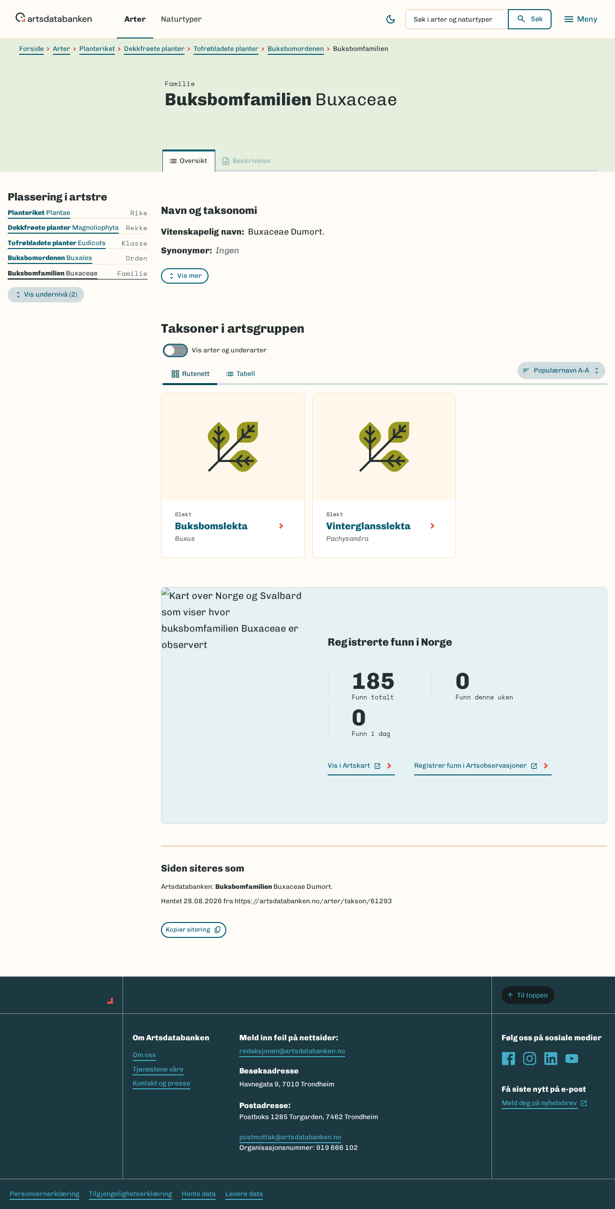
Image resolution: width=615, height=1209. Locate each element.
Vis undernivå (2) (50, 294)
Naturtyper (181, 19)
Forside (31, 49)
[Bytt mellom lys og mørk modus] (390, 19)
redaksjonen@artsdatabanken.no (292, 1051)
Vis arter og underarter (229, 350)
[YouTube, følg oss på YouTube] (571, 1058)
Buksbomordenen (296, 49)
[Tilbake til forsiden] (54, 19)
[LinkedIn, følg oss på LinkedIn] (550, 1058)
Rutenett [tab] (195, 374)
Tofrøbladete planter (226, 49)
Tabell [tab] (245, 374)
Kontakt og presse (161, 1083)
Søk (537, 19)
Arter (135, 19)
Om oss (144, 1055)
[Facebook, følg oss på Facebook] (508, 1058)
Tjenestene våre (158, 1069)
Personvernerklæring (44, 1194)
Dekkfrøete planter (154, 49)
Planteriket (97, 49)
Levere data (244, 1194)
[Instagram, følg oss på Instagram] (529, 1058)
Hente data (199, 1194)
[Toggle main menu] (580, 19)
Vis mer (189, 276)
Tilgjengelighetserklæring (130, 1194)
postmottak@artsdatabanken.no (290, 1137)
